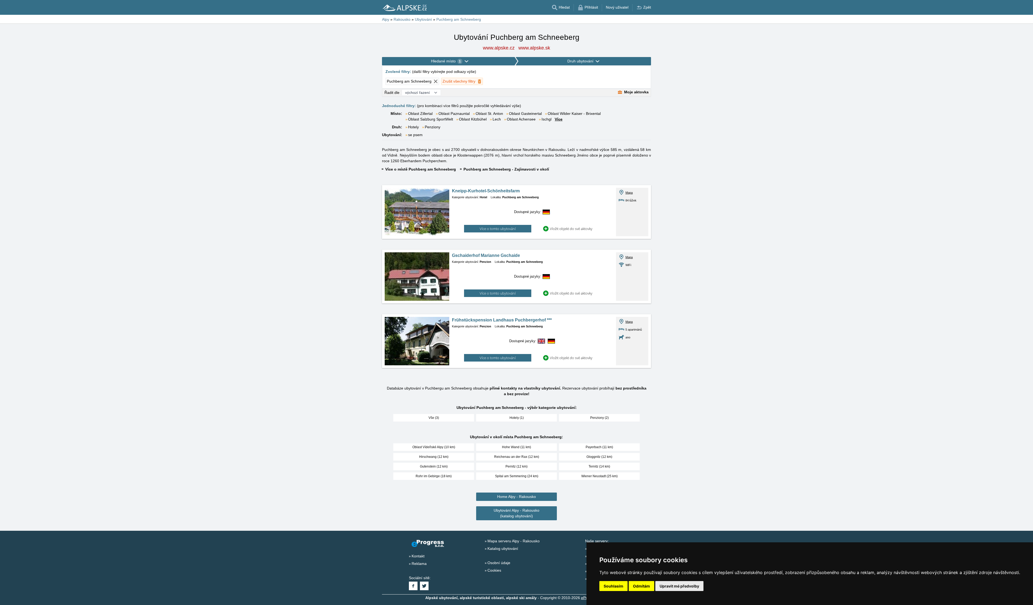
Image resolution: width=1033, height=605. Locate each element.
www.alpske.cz (499, 48)
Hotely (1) (517, 418)
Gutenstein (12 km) (434, 466)
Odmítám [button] (641, 586)
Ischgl (546, 119)
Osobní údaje (498, 563)
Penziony (432, 127)
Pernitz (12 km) (516, 466)
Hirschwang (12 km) (433, 457)
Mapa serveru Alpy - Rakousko (513, 541)
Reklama (419, 563)
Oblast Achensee (521, 119)
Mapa (629, 192)
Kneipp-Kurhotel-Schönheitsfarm (486, 191)
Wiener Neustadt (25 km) (599, 476)
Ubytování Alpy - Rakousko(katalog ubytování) (516, 513)
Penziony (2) (599, 418)
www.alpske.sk (534, 48)
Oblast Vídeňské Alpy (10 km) (433, 447)
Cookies (494, 570)
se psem (415, 135)
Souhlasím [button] (613, 586)
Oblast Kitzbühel (473, 119)
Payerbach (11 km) (599, 447)
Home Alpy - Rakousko (516, 496)
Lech (497, 119)
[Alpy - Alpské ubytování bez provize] (404, 7)
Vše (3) (434, 418)
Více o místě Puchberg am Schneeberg (420, 169)
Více (559, 119)
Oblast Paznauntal (454, 113)
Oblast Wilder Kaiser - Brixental (574, 113)
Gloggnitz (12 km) (599, 457)
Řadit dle (391, 92)
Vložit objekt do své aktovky (571, 228)
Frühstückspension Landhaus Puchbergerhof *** (502, 320)
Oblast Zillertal (420, 113)
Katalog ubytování (502, 548)
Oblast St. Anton (489, 113)
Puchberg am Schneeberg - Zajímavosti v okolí (506, 169)
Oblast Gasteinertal (525, 113)
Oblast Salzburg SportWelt (430, 119)
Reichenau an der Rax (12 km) (516, 457)
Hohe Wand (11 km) (516, 447)
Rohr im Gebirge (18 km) (434, 476)
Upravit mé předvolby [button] (679, 586)
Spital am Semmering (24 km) (516, 476)
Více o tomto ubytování (498, 228)
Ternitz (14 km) (599, 466)
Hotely (413, 127)
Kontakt (418, 556)
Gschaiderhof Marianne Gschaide (486, 255)
